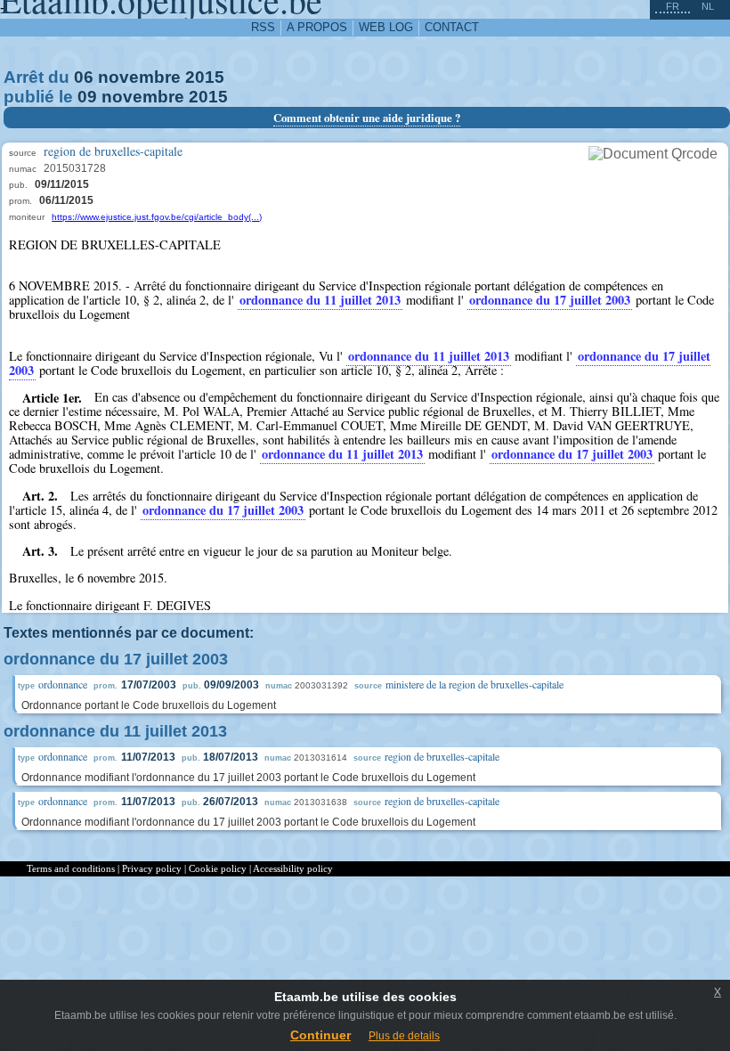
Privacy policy (152, 868)
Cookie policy (218, 868)
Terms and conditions (71, 868)
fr (672, 6)
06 (83, 77)
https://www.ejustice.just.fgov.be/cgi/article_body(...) (157, 217)
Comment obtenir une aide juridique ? (366, 118)
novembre (139, 77)
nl (708, 6)
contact (452, 27)
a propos (317, 27)
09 (87, 96)
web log (386, 27)
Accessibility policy (293, 868)
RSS (263, 27)
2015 (204, 77)
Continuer (320, 1035)
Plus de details (404, 1036)
